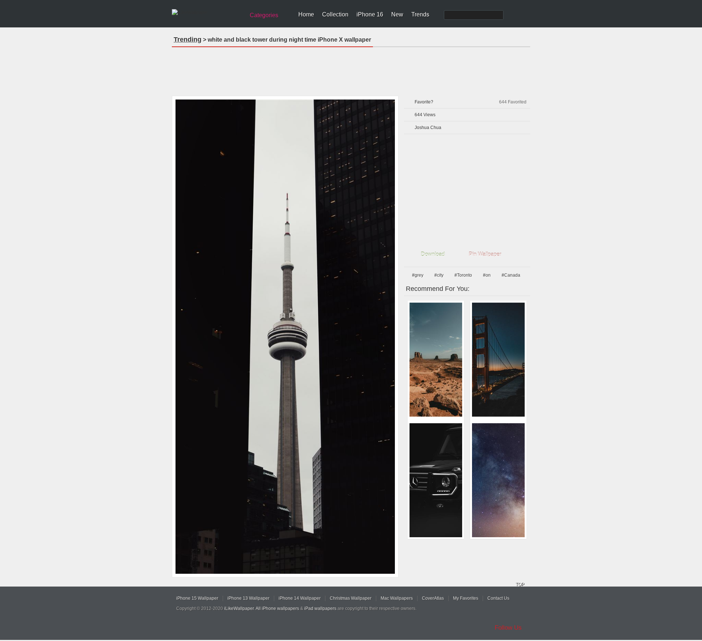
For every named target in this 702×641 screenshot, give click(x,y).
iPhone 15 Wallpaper (197, 598)
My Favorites (465, 598)
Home (306, 14)
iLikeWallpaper (239, 608)
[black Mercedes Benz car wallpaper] (436, 480)
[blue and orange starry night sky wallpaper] (498, 480)
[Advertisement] (351, 69)
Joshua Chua (428, 127)
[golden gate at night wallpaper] (498, 360)
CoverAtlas (433, 598)
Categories (264, 15)
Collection (335, 14)
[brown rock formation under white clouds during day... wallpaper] (436, 360)
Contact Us (498, 598)
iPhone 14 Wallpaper (300, 598)
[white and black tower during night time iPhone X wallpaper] (285, 336)
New (397, 14)
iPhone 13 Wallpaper (248, 598)
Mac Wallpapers (397, 598)
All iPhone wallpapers (277, 608)
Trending (187, 39)
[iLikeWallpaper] (207, 12)
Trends (420, 14)
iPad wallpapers (320, 608)
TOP (520, 584)
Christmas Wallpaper (350, 598)
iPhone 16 (369, 14)
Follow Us (508, 627)
